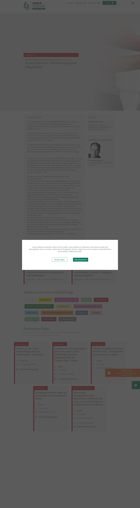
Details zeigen (59, 260)
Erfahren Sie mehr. (75, 251)
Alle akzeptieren (81, 260)
